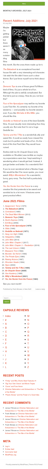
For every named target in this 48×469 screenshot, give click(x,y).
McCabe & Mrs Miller (26, 113)
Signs (7, 265)
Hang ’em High (11, 234)
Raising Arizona (11, 259)
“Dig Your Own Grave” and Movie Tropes (20, 383)
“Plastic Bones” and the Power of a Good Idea (22, 395)
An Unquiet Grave (13, 270)
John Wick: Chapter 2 (14, 242)
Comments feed (11, 452)
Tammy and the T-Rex (12, 134)
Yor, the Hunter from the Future (16, 186)
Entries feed (9, 449)
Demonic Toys (9, 86)
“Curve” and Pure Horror (14, 386)
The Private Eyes (12, 256)
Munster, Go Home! (13, 253)
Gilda (7, 228)
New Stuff (27, 289)
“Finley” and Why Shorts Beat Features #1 (20, 380)
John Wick (9, 239)
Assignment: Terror (13, 206)
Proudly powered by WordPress (17, 464)
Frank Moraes (17, 289)
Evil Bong (9, 222)
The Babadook (9, 69)
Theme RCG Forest (35, 464)
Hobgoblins (9, 237)
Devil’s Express (11, 220)
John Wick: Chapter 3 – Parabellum (19, 245)
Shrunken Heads (12, 262)
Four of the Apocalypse (13, 103)
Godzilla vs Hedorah (12, 120)
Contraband (10, 211)
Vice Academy (11, 273)
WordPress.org (10, 454)
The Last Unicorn (12, 248)
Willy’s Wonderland (17, 175)
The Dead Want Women (15, 214)
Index (8, 316)
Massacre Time (11, 251)
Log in (7, 446)
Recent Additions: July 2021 (20, 20)
